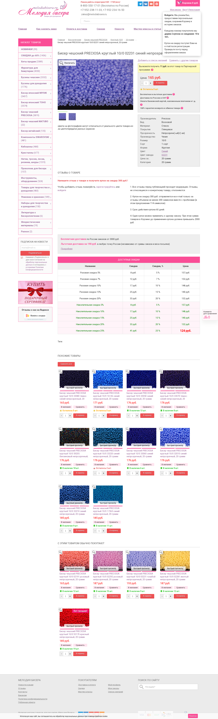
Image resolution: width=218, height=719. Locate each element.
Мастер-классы (85, 692)
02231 (165, 155)
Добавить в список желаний (152, 60)
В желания (66, 407)
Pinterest (156, 3)
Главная (22, 29)
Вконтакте (145, 3)
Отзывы (22, 688)
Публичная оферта (26, 702)
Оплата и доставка (76, 29)
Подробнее (67, 248)
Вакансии (22, 695)
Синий (165, 151)
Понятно (193, 716)
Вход (185, 9)
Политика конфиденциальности (32, 699)
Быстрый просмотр (74, 388)
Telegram (140, 3)
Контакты (22, 692)
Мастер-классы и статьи (147, 29)
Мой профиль (114, 685)
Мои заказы (175, 9)
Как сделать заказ (46, 29)
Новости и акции (25, 685)
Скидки (101, 29)
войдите (62, 190)
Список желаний (115, 692)
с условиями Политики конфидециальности (36, 267)
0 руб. (190, 3)
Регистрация (194, 9)
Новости (119, 29)
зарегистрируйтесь (105, 187)
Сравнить (210, 314)
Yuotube (151, 3)
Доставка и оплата (87, 685)
